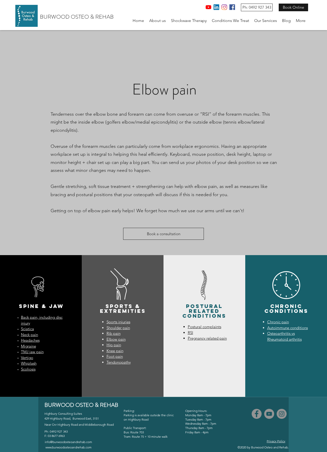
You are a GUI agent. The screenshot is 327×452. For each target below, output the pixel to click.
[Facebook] (232, 7)
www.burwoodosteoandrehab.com (68, 447)
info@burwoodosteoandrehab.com (68, 442)
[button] (157, 21)
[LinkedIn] (216, 7)
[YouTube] (208, 7)
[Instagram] (224, 7)
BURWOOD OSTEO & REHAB (77, 17)
